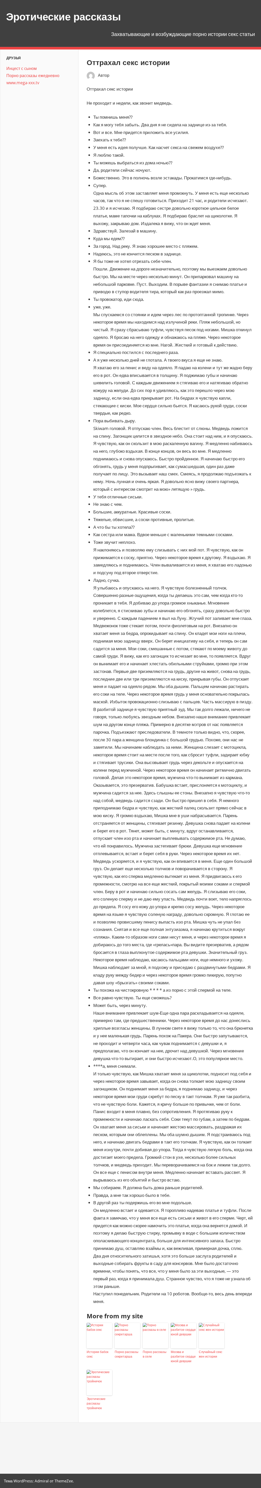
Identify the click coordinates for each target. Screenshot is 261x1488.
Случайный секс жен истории (210, 1354)
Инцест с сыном (21, 68)
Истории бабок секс (97, 1354)
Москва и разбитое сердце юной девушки (183, 1356)
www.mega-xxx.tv (22, 82)
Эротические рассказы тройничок (96, 1403)
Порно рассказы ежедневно (32, 75)
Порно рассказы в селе (154, 1354)
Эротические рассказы (63, 16)
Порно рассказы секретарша (126, 1354)
